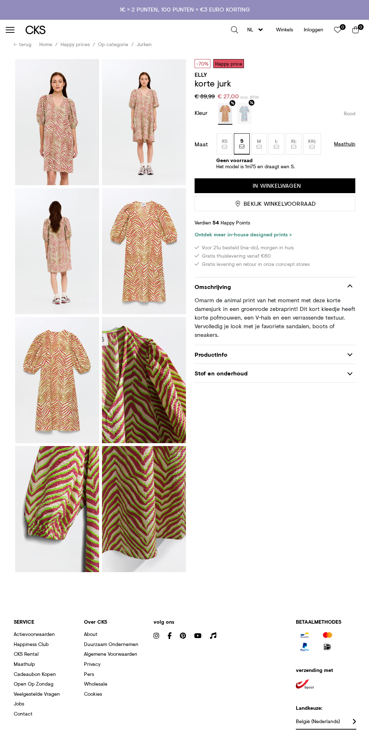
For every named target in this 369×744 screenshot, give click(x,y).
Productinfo (211, 354)
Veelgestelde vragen (37, 694)
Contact (23, 713)
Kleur (202, 112)
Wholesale (95, 683)
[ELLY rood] (225, 114)
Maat (201, 144)
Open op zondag (33, 683)
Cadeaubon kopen (35, 674)
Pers (89, 674)
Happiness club (31, 644)
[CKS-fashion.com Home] (126, 30)
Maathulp (24, 664)
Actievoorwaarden (34, 634)
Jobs (19, 703)
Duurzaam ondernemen (111, 644)
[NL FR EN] (257, 30)
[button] (235, 30)
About (90, 634)
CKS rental (26, 654)
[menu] (10, 30)
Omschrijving (213, 286)
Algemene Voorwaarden (110, 654)
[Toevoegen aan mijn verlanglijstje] (344, 63)
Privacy (92, 664)
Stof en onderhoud (221, 373)
